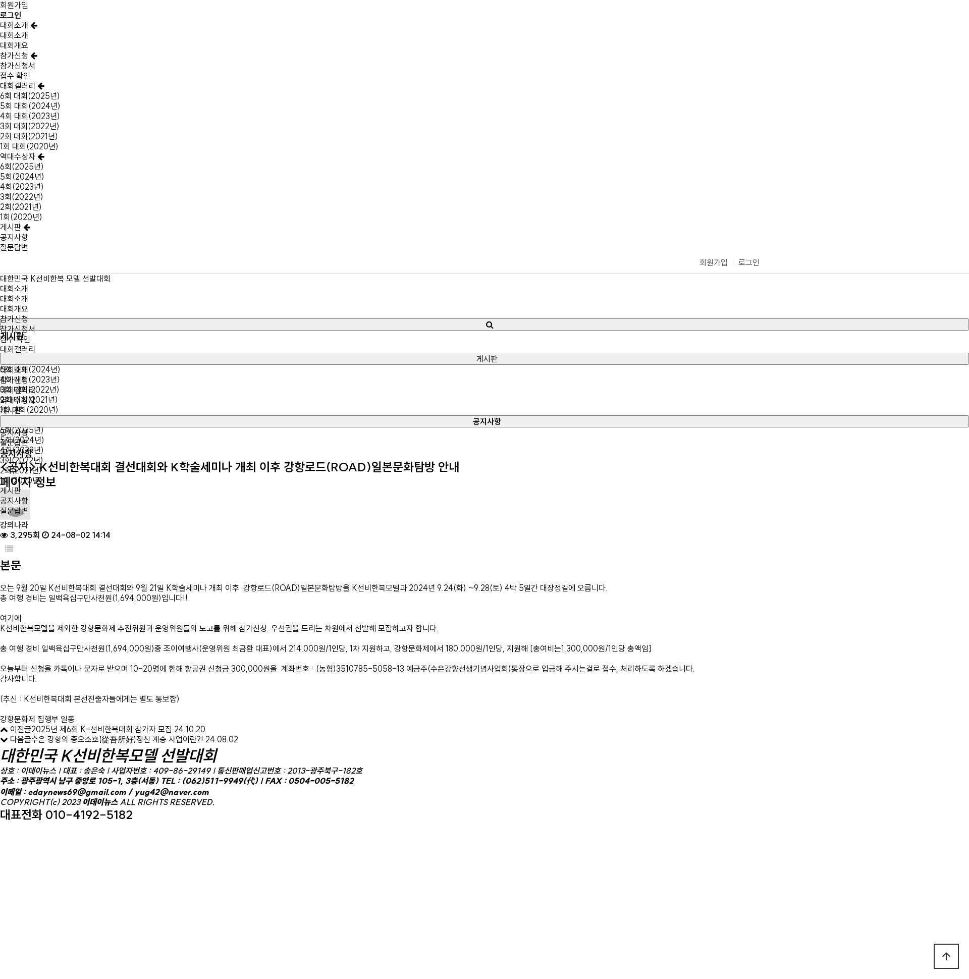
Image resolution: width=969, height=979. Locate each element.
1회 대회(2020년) (29, 146)
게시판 (11, 227)
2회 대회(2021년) (29, 136)
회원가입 (14, 5)
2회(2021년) (21, 207)
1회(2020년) (21, 217)
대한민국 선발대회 (55, 279)
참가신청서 (17, 66)
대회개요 (14, 45)
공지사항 (14, 237)
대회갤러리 (18, 86)
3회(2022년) (21, 197)
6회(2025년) (22, 166)
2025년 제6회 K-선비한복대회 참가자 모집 (101, 729)
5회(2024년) (22, 177)
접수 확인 (15, 76)
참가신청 (15, 55)
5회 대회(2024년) (30, 106)
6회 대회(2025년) (30, 96)
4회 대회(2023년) (30, 116)
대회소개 (15, 25)
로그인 (749, 262)
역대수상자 (18, 156)
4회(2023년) (22, 187)
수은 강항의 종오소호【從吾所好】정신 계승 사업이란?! (117, 739)
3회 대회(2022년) (30, 126)
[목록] (9, 549)
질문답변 (14, 247)
